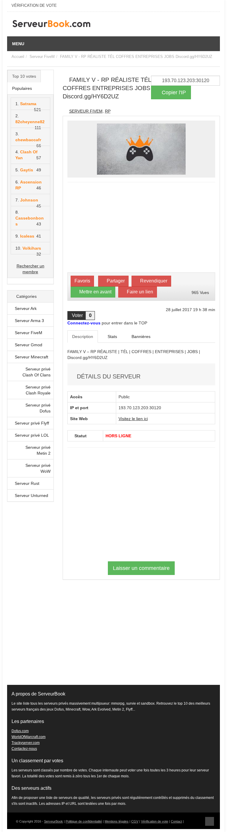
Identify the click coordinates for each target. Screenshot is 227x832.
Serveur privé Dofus (38, 408)
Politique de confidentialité (84, 821)
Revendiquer (153, 280)
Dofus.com (20, 731)
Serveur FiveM (42, 56)
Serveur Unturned (31, 495)
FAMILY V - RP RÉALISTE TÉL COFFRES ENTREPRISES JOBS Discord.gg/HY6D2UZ (136, 56)
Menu (18, 43)
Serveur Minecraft (31, 357)
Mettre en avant (94, 291)
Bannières (140, 336)
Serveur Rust (27, 483)
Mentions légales (117, 821)
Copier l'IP (173, 92)
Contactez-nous (24, 749)
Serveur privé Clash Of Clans (36, 372)
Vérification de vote (154, 821)
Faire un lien (139, 291)
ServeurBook (53, 821)
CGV (134, 821)
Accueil (18, 56)
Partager (115, 280)
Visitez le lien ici (133, 418)
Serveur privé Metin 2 (38, 450)
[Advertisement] (30, 596)
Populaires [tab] (22, 88)
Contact (176, 821)
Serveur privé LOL (32, 435)
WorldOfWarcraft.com (29, 737)
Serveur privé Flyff (32, 423)
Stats (111, 336)
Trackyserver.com (26, 743)
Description (82, 336)
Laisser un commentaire (141, 568)
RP (108, 111)
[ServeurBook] (51, 24)
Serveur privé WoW (38, 468)
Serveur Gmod (28, 344)
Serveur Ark (26, 308)
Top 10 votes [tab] (24, 76)
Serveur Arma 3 (29, 320)
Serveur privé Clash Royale (38, 390)
